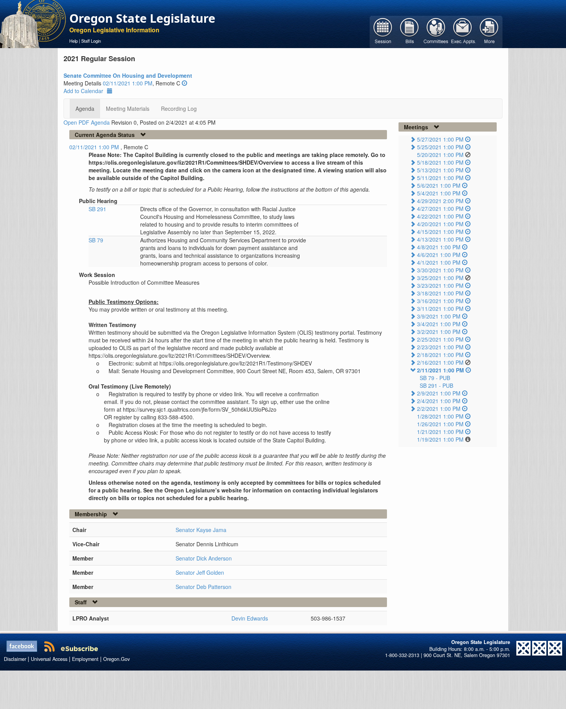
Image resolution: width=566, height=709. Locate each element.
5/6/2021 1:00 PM (439, 185)
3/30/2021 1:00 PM (440, 270)
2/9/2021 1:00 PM (439, 393)
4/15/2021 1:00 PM (440, 231)
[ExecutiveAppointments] (462, 31)
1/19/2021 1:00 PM (440, 439)
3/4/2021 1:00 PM (439, 324)
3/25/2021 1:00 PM (440, 278)
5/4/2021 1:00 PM (439, 193)
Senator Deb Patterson (203, 587)
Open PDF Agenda (87, 122)
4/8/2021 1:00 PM (439, 247)
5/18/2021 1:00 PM (440, 162)
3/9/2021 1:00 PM (439, 316)
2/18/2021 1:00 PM (440, 355)
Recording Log (179, 108)
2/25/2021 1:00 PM (440, 339)
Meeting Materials (127, 108)
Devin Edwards (249, 618)
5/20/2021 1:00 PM (440, 154)
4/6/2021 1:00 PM (439, 255)
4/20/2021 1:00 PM (440, 224)
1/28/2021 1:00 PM (440, 416)
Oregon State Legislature (142, 18)
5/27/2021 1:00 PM (440, 139)
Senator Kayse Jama (201, 530)
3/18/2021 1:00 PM (440, 293)
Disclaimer (15, 659)
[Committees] (436, 31)
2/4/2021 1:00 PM (439, 401)
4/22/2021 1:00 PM (440, 216)
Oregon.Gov (116, 659)
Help (73, 41)
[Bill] (409, 31)
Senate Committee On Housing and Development (128, 75)
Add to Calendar (83, 91)
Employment (85, 659)
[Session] (383, 31)
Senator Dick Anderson (204, 558)
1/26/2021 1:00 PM (440, 424)
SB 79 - (435, 378)
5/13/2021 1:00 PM (440, 170)
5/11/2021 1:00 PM (440, 178)
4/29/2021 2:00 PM (440, 201)
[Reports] (489, 31)
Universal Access (49, 659)
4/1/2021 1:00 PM (439, 262)
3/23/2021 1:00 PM (440, 285)
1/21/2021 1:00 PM (440, 431)
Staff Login (91, 41)
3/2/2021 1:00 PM (439, 331)
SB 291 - (436, 385)
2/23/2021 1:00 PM (440, 347)
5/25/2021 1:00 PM (440, 147)
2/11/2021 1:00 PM (440, 370)
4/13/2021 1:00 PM (440, 239)
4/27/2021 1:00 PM (440, 208)
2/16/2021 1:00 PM (440, 362)
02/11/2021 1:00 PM (127, 83)
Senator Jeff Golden (200, 572)
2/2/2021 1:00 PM (439, 408)
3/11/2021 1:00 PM (440, 308)
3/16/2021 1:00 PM (440, 301)
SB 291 (97, 209)
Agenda (84, 108)
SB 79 (96, 240)
